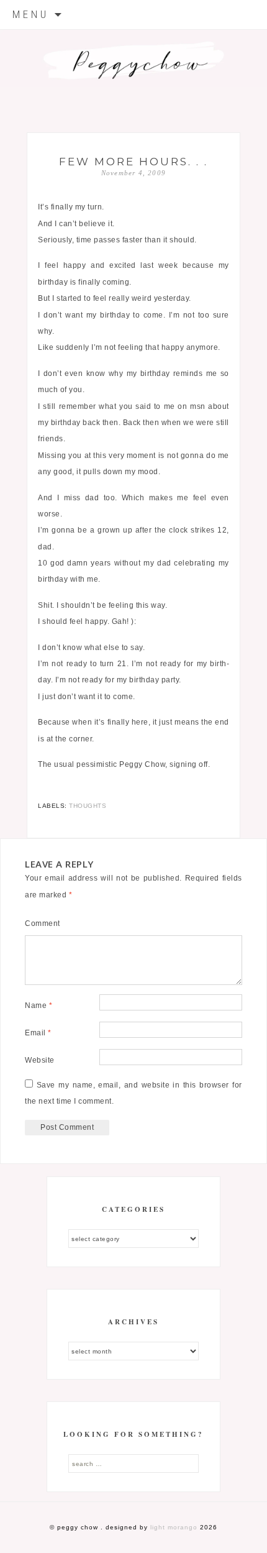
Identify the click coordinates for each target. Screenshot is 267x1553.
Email (38, 1032)
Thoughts (87, 805)
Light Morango (173, 1527)
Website (40, 1060)
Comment (42, 923)
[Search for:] (133, 1463)
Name (38, 1005)
